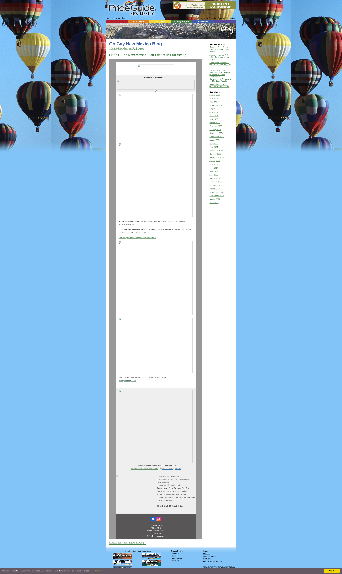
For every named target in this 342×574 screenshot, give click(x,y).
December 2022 (216, 189)
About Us (206, 553)
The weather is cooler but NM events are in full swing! (127, 49)
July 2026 (213, 98)
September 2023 (216, 157)
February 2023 (215, 182)
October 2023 (215, 154)
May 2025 (213, 119)
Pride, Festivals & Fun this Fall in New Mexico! (219, 85)
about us (116, 18)
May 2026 (213, 102)
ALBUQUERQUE (181, 21)
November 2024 (216, 133)
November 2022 (216, 192)
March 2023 (214, 178)
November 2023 (216, 150)
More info (98, 571)
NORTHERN (138, 21)
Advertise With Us (209, 556)
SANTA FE (160, 21)
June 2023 (213, 168)
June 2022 (213, 203)
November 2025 (216, 105)
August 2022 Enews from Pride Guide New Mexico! (126, 48)
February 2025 (215, 126)
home (109, 18)
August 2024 (214, 140)
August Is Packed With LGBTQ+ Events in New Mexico (219, 57)
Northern (175, 553)
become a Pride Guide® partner (213, 18)
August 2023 (214, 161)
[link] (137, 238)
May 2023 (213, 171)
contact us (231, 18)
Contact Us (207, 559)
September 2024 (216, 137)
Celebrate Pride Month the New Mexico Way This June (220, 65)
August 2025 (214, 109)
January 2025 (215, 130)
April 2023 (213, 175)
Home (205, 551)
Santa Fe (175, 556)
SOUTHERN (203, 21)
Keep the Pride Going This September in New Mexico (219, 49)
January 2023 (215, 185)
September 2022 (216, 196)
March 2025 (214, 123)
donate (124, 18)
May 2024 (213, 147)
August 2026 (214, 95)
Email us (206, 561)
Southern (175, 561)
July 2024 (213, 143)
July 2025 (213, 112)
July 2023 (213, 164)
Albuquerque (177, 558)
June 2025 (213, 116)
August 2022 (214, 199)
